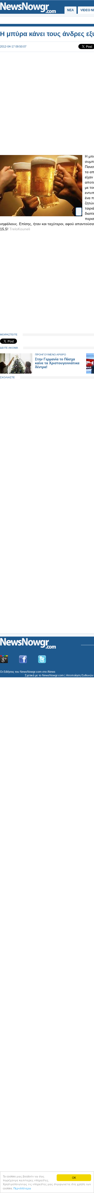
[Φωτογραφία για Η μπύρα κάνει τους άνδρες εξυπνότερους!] (79, 209)
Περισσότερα (22, 1188)
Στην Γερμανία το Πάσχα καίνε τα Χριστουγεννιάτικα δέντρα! (57, 363)
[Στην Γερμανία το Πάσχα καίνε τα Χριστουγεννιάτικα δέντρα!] (16, 372)
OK (74, 1177)
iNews (51, 671)
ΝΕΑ (70, 10)
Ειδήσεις (9, 671)
